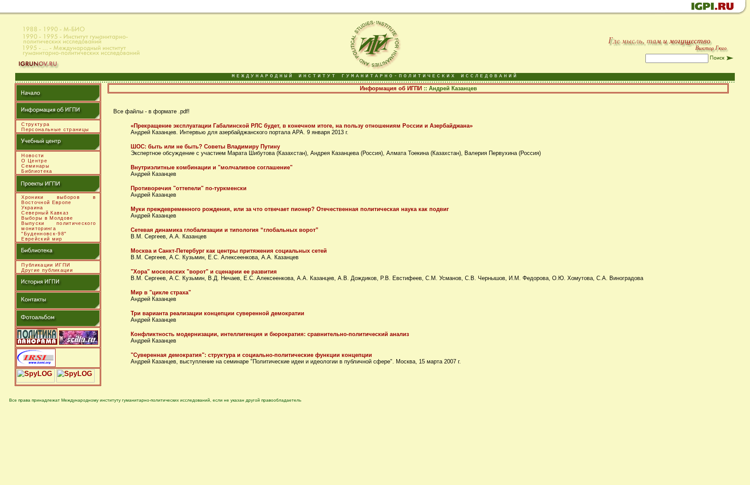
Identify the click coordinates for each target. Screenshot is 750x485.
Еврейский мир (41, 238)
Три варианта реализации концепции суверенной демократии (217, 313)
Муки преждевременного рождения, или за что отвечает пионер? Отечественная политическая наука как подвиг (290, 209)
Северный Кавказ (45, 212)
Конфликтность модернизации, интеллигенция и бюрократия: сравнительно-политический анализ (270, 334)
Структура (35, 124)
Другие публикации (47, 270)
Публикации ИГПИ (45, 264)
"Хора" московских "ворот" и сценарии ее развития (204, 271)
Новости (32, 155)
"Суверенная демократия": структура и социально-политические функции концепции (251, 355)
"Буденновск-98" (43, 233)
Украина (32, 207)
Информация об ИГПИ (391, 88)
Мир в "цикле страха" (161, 292)
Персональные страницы (55, 129)
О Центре (34, 160)
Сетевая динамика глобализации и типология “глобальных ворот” (225, 230)
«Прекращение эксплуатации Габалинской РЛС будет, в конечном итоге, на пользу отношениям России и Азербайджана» (302, 125)
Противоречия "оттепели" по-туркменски (189, 188)
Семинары (35, 165)
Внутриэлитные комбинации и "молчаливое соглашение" (212, 167)
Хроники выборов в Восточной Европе (58, 200)
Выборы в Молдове (47, 218)
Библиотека (36, 171)
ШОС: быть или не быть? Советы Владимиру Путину (205, 146)
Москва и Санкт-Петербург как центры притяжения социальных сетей (229, 250)
